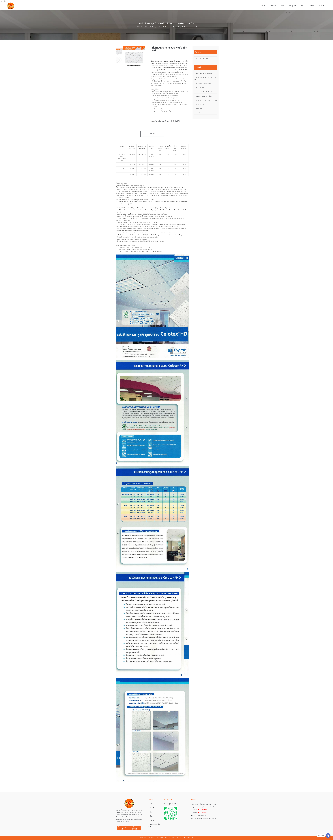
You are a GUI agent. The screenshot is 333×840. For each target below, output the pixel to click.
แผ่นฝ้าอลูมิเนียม (200, 88)
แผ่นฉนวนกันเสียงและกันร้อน (204, 96)
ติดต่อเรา (152, 820)
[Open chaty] (328, 835)
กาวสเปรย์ (198, 113)
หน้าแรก (152, 804)
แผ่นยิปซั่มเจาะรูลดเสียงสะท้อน (204, 83)
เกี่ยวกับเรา (153, 808)
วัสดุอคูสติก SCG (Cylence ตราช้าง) (206, 100)
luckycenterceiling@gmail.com (207, 818)
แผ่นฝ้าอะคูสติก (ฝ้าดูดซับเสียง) (158, 27)
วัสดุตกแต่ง (199, 109)
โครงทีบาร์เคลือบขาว (201, 104)
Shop (145, 27)
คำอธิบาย (152, 134)
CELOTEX (177, 121)
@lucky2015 (173, 804)
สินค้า (151, 812)
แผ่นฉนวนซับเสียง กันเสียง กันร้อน (205, 92)
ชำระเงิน (152, 816)
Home (138, 27)
